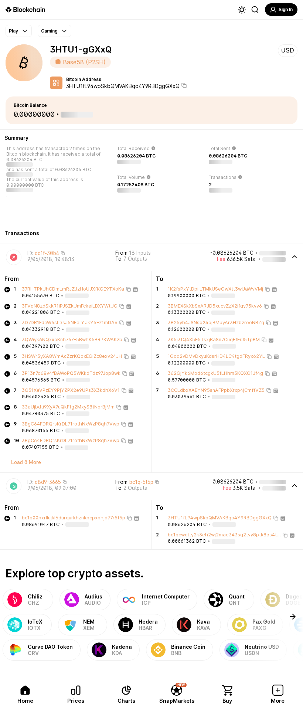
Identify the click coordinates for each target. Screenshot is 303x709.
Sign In (286, 9)
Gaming (49, 31)
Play (13, 31)
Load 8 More (26, 462)
